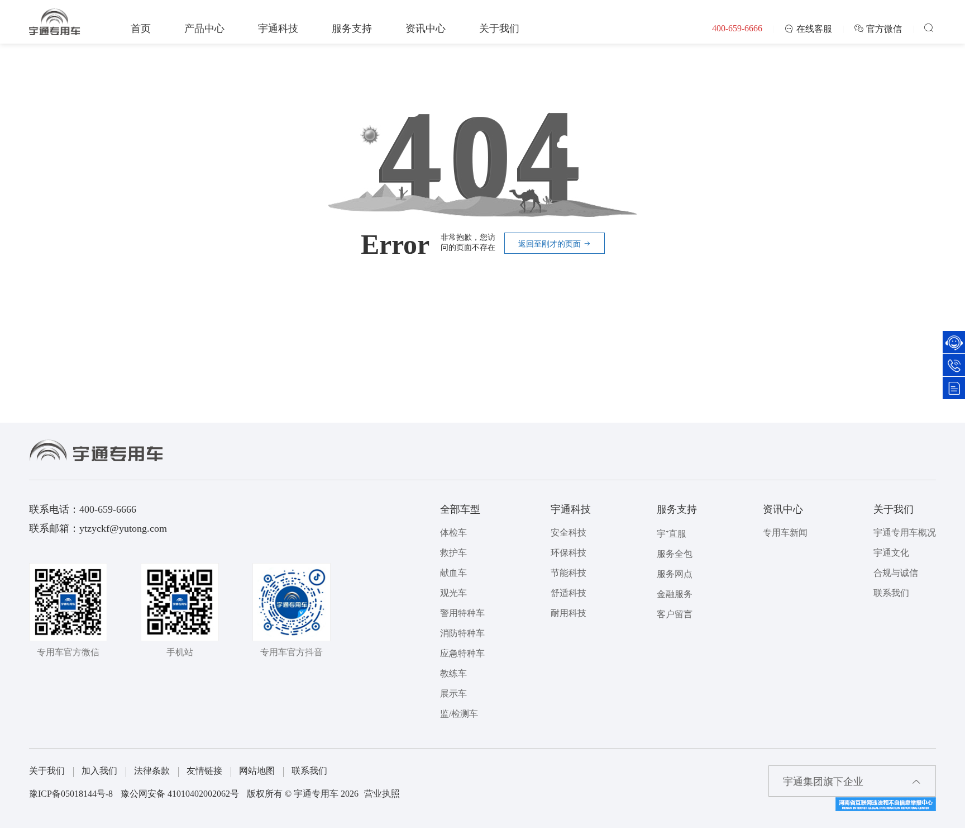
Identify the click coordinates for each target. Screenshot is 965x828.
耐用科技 (568, 613)
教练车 (453, 673)
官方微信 (884, 29)
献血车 (453, 573)
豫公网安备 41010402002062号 (180, 793)
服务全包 (674, 554)
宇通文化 (891, 552)
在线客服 (814, 29)
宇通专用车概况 (904, 532)
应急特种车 (462, 653)
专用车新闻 (785, 532)
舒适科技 (568, 593)
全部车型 (460, 509)
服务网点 (674, 574)
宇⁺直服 (671, 533)
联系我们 (891, 593)
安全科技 (568, 532)
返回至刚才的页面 (550, 244)
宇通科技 (278, 28)
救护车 (453, 552)
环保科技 (568, 552)
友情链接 (204, 770)
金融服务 (674, 594)
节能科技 (568, 573)
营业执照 (382, 793)
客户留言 (674, 614)
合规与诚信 (895, 573)
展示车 (453, 693)
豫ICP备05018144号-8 (71, 793)
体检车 (453, 532)
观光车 (453, 593)
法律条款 (152, 770)
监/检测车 (459, 713)
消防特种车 (462, 633)
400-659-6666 (737, 28)
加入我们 (99, 770)
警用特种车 (462, 613)
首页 (141, 28)
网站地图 (257, 770)
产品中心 (204, 28)
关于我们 (499, 28)
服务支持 (352, 28)
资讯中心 (425, 28)
